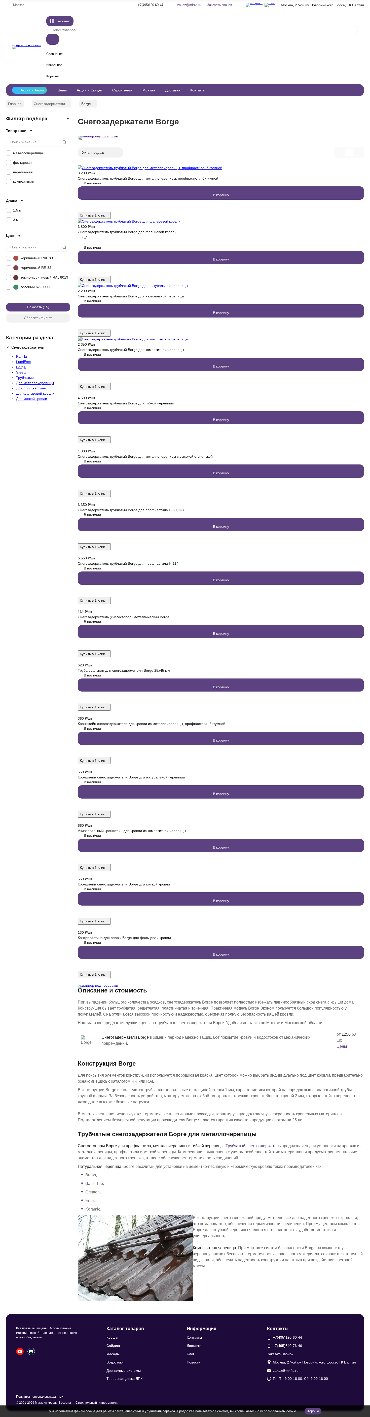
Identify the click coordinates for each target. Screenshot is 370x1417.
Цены (62, 90)
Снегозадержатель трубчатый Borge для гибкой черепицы (126, 403)
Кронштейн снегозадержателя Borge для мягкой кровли (124, 884)
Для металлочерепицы (35, 383)
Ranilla (21, 356)
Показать (34, 307)
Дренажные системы (123, 1371)
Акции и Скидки (89, 90)
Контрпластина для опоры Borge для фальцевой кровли (124, 938)
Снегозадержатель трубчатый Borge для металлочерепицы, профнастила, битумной (148, 178)
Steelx (21, 372)
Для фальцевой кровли (35, 393)
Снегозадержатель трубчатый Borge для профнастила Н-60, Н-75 (132, 510)
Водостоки (115, 1362)
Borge (21, 367)
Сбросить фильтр (38, 318)
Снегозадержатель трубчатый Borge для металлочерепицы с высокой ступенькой (145, 456)
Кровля (112, 1337)
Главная (15, 104)
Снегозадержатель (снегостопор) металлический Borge (123, 617)
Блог (190, 1354)
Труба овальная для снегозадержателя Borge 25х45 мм (124, 670)
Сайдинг (113, 1346)
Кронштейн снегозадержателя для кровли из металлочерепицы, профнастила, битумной (151, 724)
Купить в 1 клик (92, 215)
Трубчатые (25, 378)
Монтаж (148, 90)
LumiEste (23, 362)
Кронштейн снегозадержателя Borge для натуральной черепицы (131, 777)
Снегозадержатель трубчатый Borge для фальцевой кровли (127, 232)
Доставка (172, 90)
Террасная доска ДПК (124, 1379)
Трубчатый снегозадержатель (253, 1146)
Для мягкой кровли (31, 399)
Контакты (197, 90)
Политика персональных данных (39, 1396)
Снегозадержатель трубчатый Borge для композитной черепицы (131, 350)
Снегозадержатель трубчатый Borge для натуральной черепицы (131, 296)
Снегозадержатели (49, 104)
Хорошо (313, 1411)
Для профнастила (31, 388)
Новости (193, 1362)
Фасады (113, 1354)
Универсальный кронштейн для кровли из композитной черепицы (132, 831)
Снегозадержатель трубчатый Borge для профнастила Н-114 (128, 563)
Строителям (122, 90)
